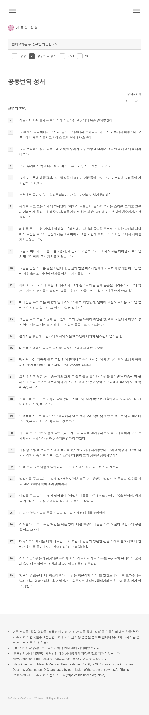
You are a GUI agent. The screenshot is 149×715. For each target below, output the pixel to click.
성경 (23, 56)
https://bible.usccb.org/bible (85, 675)
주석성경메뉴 (12, 10)
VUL (88, 56)
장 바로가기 (134, 94)
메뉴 (136, 10)
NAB (70, 56)
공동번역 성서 (46, 56)
